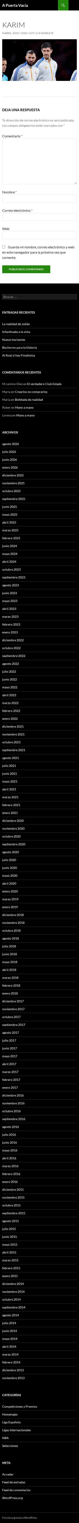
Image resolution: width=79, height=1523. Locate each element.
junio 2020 (9, 868)
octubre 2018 (11, 930)
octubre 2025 (11, 491)
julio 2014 (9, 1323)
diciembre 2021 (13, 726)
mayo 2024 (9, 554)
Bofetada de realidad (29, 399)
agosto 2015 (10, 1221)
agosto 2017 (10, 1032)
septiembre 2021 (13, 750)
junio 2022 (9, 679)
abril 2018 (9, 970)
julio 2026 (9, 452)
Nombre (9, 192)
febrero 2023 (11, 624)
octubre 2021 (11, 742)
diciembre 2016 (13, 1095)
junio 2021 (9, 773)
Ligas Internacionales (16, 1430)
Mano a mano (24, 407)
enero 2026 (10, 467)
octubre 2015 (11, 1205)
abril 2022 (9, 695)
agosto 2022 (10, 663)
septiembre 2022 (13, 656)
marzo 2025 (10, 530)
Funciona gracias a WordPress (19, 1517)
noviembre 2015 (13, 1197)
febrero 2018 (11, 985)
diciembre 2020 (13, 820)
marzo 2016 (10, 1166)
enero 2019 (10, 907)
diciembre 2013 (13, 1370)
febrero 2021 (11, 805)
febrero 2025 (11, 538)
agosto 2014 (10, 1315)
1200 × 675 (27, 33)
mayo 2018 (9, 962)
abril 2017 (9, 1064)
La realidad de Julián (16, 324)
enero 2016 (10, 1182)
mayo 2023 (9, 601)
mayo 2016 (9, 1150)
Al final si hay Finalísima (18, 355)
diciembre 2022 (13, 640)
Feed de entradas (13, 1482)
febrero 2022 (11, 711)
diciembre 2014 (13, 1284)
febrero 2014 (11, 1362)
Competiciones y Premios (19, 1406)
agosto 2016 (10, 1127)
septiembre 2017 (13, 1025)
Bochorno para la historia (19, 347)
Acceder (8, 1474)
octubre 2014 (11, 1299)
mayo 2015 (9, 1244)
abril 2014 (9, 1346)
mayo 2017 (9, 1056)
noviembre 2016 (13, 1103)
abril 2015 (9, 1252)
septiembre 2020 (13, 844)
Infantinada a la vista (16, 332)
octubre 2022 (11, 648)
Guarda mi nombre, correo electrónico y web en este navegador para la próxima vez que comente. (38, 252)
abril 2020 (9, 883)
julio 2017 (9, 1040)
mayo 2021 (9, 781)
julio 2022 (9, 671)
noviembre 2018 (13, 922)
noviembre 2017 (13, 1009)
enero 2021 (10, 813)
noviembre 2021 (13, 734)
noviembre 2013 (13, 1378)
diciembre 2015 (13, 1189)
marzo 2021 (10, 797)
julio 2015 (9, 1229)
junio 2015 (9, 1236)
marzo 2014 (10, 1354)
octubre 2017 (11, 1017)
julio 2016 (9, 1134)
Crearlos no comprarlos (31, 392)
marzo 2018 (10, 977)
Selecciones (10, 1446)
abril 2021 (9, 789)
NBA (5, 1438)
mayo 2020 (9, 875)
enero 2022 (10, 718)
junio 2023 (9, 593)
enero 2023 (10, 632)
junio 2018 (9, 954)
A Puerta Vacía (15, 5)
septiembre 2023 (13, 577)
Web (5, 229)
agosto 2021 (10, 758)
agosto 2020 (10, 852)
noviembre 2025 (13, 483)
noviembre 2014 (13, 1291)
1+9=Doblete (45, 33)
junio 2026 (9, 459)
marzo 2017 (10, 1072)
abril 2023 (9, 609)
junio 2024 (9, 546)
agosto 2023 (10, 585)
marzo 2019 (10, 899)
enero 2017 (10, 1087)
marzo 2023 (10, 616)
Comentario (12, 136)
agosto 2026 (10, 444)
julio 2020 (9, 860)
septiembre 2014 (13, 1307)
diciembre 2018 (13, 915)
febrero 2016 (11, 1174)
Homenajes (10, 1414)
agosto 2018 (10, 938)
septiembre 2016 (13, 1119)
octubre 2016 (11, 1111)
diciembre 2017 (13, 1001)
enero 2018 (10, 993)
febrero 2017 (11, 1079)
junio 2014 (9, 1331)
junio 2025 (9, 506)
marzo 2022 (10, 703)
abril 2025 (9, 522)
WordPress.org (12, 1498)
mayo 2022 (9, 687)
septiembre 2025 (13, 499)
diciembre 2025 (13, 475)
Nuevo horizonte (13, 339)
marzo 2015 (10, 1260)
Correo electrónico (17, 210)
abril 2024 (9, 561)
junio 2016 (9, 1142)
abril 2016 (9, 1158)
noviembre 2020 (13, 828)
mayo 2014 (9, 1339)
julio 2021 (9, 765)
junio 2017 (9, 1048)
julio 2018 (9, 946)
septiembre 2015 (13, 1213)
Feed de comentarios (16, 1490)
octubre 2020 (11, 836)
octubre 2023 (11, 569)
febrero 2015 (11, 1268)
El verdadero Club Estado (44, 384)
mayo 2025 (9, 514)
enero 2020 (10, 891)
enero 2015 (10, 1276)
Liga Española (11, 1422)
